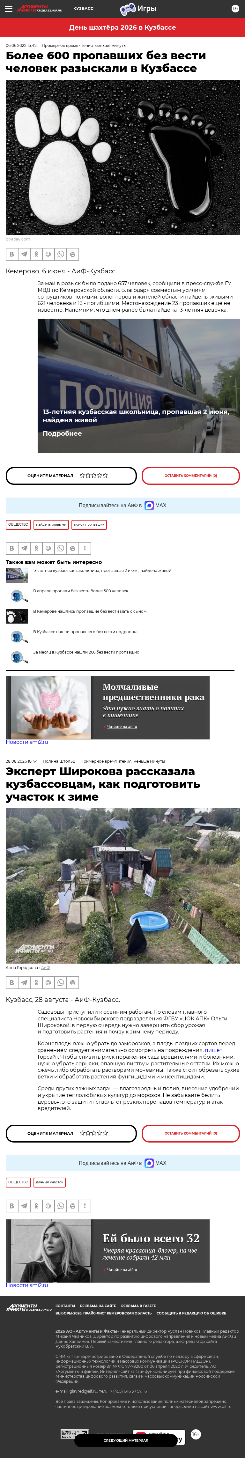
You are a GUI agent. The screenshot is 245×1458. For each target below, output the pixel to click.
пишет (213, 1050)
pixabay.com (18, 239)
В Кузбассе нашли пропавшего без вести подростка (85, 631)
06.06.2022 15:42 (21, 45)
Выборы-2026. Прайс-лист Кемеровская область (104, 1313)
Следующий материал (126, 1441)
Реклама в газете (138, 1306)
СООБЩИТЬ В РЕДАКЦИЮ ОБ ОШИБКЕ (191, 1313)
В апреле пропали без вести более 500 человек (80, 590)
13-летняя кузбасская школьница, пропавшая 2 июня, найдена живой (136, 416)
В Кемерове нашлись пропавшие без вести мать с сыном (89, 611)
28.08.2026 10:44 (22, 761)
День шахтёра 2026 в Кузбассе (122, 27)
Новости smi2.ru (27, 742)
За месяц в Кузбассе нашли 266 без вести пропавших (86, 652)
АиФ (45, 967)
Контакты (65, 1306)
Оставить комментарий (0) (191, 476)
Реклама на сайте (98, 1306)
